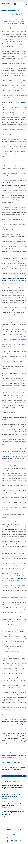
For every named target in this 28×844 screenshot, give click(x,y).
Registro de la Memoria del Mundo (15, 580)
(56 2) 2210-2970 (16, 832)
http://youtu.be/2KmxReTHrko (11, 769)
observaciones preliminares (9, 456)
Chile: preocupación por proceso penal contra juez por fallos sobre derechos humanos (12, 803)
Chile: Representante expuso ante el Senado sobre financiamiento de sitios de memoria (13, 812)
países (9, 393)
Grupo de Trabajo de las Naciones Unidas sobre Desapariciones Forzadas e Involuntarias (14, 183)
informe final (22, 507)
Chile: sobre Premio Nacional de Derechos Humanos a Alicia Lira (12, 795)
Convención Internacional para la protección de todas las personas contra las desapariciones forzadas (14, 105)
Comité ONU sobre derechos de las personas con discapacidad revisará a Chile (13, 787)
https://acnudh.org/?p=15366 (11, 762)
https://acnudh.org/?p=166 (17, 724)
